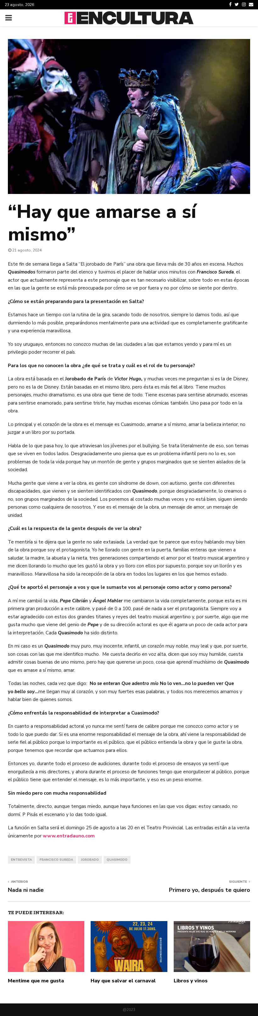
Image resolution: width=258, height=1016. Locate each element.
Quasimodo (117, 860)
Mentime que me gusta (36, 980)
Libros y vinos (191, 980)
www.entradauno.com (69, 836)
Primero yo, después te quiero (209, 890)
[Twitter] (237, 4)
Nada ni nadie (26, 890)
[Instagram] (244, 4)
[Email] (251, 4)
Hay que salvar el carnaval (123, 980)
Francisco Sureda (56, 860)
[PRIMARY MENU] (8, 17)
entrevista (21, 860)
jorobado (90, 860)
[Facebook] (230, 4)
